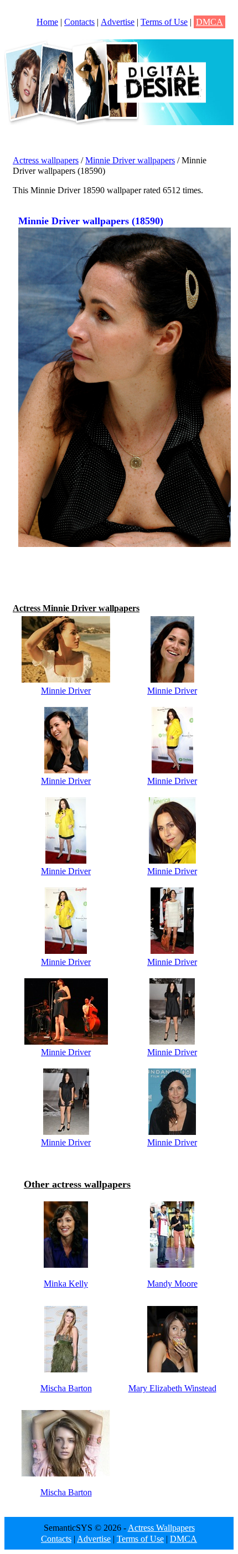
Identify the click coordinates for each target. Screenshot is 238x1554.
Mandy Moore (172, 1283)
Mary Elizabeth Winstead (172, 1388)
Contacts (79, 22)
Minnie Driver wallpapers (130, 160)
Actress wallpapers (46, 160)
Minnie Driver (66, 690)
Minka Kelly (66, 1283)
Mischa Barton (66, 1388)
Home (47, 22)
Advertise (117, 22)
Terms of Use (164, 22)
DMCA (209, 22)
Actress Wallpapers (161, 1527)
